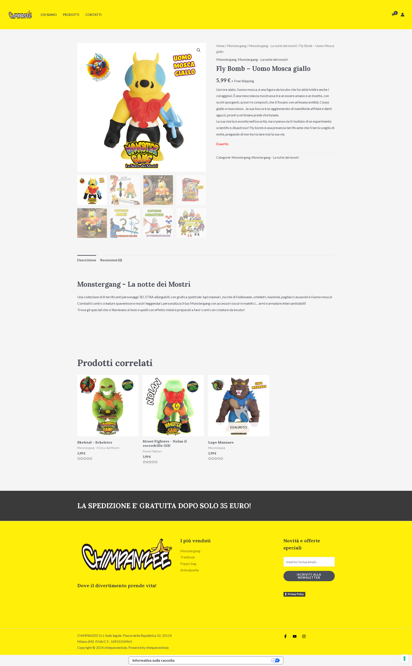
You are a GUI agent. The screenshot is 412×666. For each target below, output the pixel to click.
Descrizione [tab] (86, 260)
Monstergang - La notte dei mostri (273, 46)
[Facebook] (285, 636)
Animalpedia (189, 570)
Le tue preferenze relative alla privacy (225, 660)
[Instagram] (304, 636)
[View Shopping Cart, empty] (392, 15)
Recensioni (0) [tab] (111, 260)
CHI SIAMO (49, 15)
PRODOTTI (71, 15)
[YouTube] (295, 636)
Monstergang (236, 46)
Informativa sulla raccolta (153, 660)
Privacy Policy (296, 594)
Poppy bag (188, 563)
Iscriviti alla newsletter (309, 576)
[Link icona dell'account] (402, 15)
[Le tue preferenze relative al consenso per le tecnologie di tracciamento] (404, 658)
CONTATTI (93, 15)
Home (220, 46)
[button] (199, 50)
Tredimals (187, 557)
